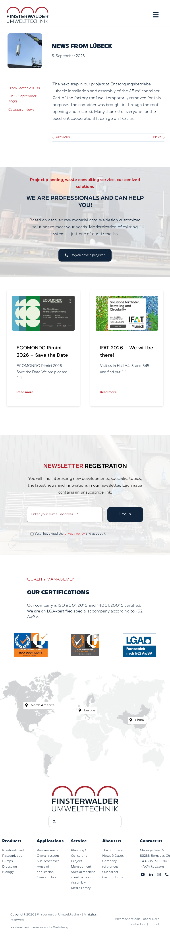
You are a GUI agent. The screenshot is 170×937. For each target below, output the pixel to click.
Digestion (9, 866)
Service (79, 841)
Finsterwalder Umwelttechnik (59, 914)
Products (11, 841)
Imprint (154, 924)
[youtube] (143, 874)
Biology (8, 872)
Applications (50, 841)
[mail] (159, 874)
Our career (110, 872)
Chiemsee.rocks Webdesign (49, 927)
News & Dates (113, 856)
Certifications (112, 877)
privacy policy (74, 533)
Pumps (7, 861)
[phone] (167, 874)
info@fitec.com (152, 866)
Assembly (78, 882)
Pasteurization (13, 856)
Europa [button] (89, 710)
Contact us (151, 841)
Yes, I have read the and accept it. (70, 533)
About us (111, 841)
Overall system (48, 856)
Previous (63, 137)
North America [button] (42, 705)
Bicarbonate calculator (132, 919)
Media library (81, 888)
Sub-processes (48, 861)
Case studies (46, 877)
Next (157, 137)
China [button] (139, 720)
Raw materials (47, 850)
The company (112, 850)
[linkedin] (151, 874)
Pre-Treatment (13, 850)
